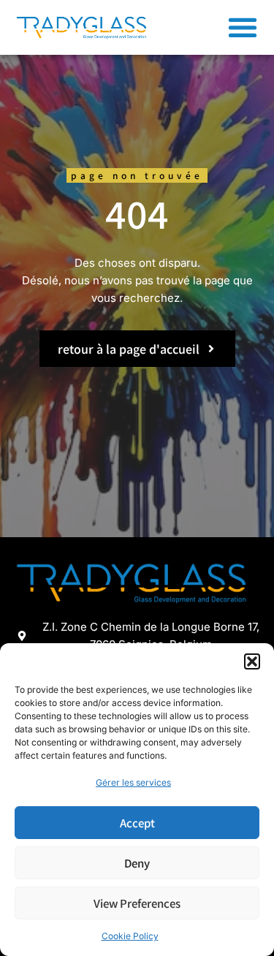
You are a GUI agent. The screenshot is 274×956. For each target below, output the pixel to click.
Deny (137, 862)
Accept (137, 822)
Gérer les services (133, 782)
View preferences (137, 903)
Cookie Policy (130, 935)
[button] (252, 661)
